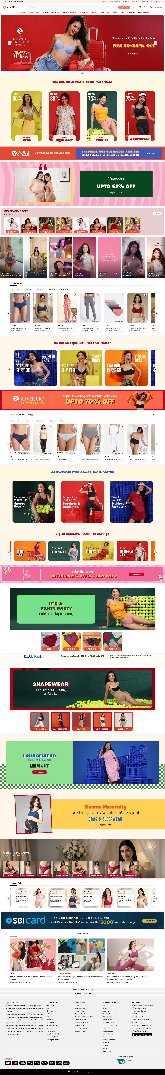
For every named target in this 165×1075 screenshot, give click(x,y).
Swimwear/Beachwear (54, 1037)
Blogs (104, 1)
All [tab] (12, 289)
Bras (48, 1008)
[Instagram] (138, 1031)
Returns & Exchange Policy (84, 1017)
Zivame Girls (51, 1031)
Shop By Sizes (107, 1020)
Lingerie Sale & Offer (53, 1034)
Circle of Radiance (109, 1040)
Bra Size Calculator (109, 1014)
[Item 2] (71, 641)
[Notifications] (134, 7)
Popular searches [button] (81, 994)
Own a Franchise (156, 1)
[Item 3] (92, 641)
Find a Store (107, 1051)
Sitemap (106, 1045)
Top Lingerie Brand (53, 1040)
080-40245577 (142, 1020)
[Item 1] (50, 641)
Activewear (50, 1014)
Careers (106, 1043)
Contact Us (125, 1)
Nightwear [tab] (40, 289)
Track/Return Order (114, 1)
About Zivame (108, 1005)
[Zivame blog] (143, 1031)
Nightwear (50, 1011)
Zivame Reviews (108, 1037)
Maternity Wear (52, 1025)
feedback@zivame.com (144, 1025)
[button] (108, 7)
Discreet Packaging (81, 1022)
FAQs (105, 1048)
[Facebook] (133, 1031)
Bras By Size (107, 1017)
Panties (49, 1017)
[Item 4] (112, 641)
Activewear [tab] (52, 289)
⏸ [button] (163, 15)
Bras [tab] (19, 289)
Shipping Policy (80, 1008)
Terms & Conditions (81, 1014)
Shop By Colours (108, 1022)
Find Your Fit (107, 1011)
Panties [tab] (28, 289)
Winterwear (50, 1022)
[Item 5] (123, 721)
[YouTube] (145, 1031)
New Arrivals (50, 1005)
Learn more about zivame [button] (81, 989)
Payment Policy (80, 1025)
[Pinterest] (140, 1031)
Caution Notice (80, 1031)
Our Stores (134, 1)
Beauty (49, 1028)
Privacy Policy (79, 1011)
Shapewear (50, 1020)
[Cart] (145, 7)
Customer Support (81, 1028)
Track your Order (80, 1020)
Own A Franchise (108, 1034)
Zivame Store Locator (110, 1025)
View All (157, 213)
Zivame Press (107, 1028)
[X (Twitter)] (135, 1031)
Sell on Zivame (144, 1)
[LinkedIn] (148, 1031)
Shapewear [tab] (65, 289)
